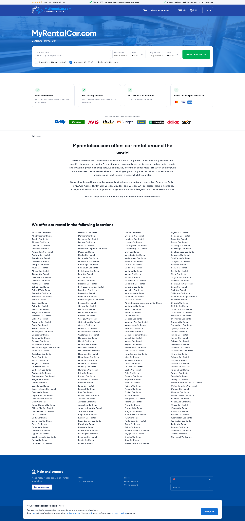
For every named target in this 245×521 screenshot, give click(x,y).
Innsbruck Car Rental (88, 379)
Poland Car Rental (133, 401)
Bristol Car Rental (40, 360)
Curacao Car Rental (41, 430)
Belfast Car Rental (40, 309)
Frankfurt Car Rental (87, 296)
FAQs (80, 478)
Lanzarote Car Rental (88, 430)
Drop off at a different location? (52, 62)
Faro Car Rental (85, 274)
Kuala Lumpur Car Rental (90, 421)
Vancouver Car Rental (181, 401)
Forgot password (131, 481)
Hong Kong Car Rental (88, 357)
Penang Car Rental (133, 389)
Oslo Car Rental (132, 373)
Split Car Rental (178, 290)
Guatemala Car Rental (88, 335)
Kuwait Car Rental (86, 424)
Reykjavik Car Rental (134, 433)
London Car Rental (87, 303)
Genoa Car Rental (86, 309)
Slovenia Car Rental (180, 280)
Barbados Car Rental (41, 293)
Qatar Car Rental (132, 424)
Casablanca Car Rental (42, 398)
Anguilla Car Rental (41, 258)
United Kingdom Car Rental (184, 386)
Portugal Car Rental (134, 408)
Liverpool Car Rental (134, 236)
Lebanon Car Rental (87, 437)
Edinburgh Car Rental (88, 264)
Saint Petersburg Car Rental (184, 296)
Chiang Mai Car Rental (42, 408)
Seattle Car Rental (179, 264)
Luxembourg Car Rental (136, 248)
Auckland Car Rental (41, 277)
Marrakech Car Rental (135, 283)
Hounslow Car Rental (88, 344)
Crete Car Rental (39, 424)
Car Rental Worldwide (181, 437)
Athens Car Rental (40, 271)
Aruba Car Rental (40, 267)
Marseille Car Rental (134, 287)
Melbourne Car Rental (135, 306)
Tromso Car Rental (180, 373)
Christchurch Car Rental (43, 411)
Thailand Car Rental (180, 347)
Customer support (160, 10)
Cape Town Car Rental (42, 395)
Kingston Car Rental (87, 414)
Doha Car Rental (86, 245)
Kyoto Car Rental (86, 427)
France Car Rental (86, 293)
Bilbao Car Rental (40, 328)
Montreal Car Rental (134, 328)
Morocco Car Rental (134, 331)
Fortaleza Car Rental (87, 290)
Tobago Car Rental (180, 357)
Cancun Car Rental (40, 392)
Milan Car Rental (132, 315)
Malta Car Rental (132, 277)
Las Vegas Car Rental (88, 433)
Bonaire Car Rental (40, 341)
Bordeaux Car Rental (41, 344)
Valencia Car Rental (180, 398)
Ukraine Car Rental (180, 389)
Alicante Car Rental (41, 245)
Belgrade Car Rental (41, 315)
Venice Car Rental (179, 405)
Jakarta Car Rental (87, 398)
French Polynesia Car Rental (91, 299)
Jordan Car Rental (86, 411)
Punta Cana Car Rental (135, 421)
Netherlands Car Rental (135, 347)
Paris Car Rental (132, 382)
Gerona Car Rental (87, 315)
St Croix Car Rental (180, 303)
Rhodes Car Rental (133, 437)
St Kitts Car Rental (179, 306)
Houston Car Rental (87, 363)
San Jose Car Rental (180, 255)
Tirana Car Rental (179, 354)
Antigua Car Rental (40, 264)
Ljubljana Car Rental (134, 239)
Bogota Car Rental (40, 335)
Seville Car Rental (179, 271)
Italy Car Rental (85, 392)
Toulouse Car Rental (180, 366)
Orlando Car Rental (134, 366)
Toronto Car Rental (180, 363)
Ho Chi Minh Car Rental (89, 350)
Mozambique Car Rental (136, 335)
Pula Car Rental (132, 417)
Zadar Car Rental (179, 424)
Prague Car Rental (133, 411)
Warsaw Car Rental (180, 414)
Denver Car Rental (86, 242)
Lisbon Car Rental (133, 232)
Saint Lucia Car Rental (181, 309)
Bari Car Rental (39, 299)
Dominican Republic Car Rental (92, 248)
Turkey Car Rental (179, 379)
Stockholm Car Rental (181, 315)
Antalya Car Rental (40, 261)
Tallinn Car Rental (179, 335)
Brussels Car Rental (41, 366)
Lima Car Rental (85, 443)
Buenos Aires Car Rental (43, 376)
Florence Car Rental (87, 283)
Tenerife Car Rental (180, 344)
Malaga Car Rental (133, 267)
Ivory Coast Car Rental (88, 395)
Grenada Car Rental (87, 328)
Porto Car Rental (132, 405)
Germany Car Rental (87, 312)
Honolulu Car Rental (87, 360)
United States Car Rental (182, 395)
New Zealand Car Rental (136, 354)
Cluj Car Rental (39, 414)
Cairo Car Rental (39, 382)
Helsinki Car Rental (87, 347)
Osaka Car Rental (133, 370)
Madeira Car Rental (134, 261)
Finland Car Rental (87, 280)
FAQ (145, 10)
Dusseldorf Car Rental (88, 261)
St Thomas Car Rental (181, 319)
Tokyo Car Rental (179, 360)
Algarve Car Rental (40, 242)
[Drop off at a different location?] (36, 62)
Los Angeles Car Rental (136, 245)
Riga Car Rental (132, 440)
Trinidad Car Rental (180, 370)
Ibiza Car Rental (85, 373)
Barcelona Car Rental (42, 296)
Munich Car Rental (133, 338)
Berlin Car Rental (40, 325)
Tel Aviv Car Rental (180, 341)
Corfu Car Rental (39, 417)
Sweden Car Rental (180, 322)
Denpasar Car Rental (88, 239)
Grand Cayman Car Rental (44, 405)
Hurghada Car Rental (88, 370)
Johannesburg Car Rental (90, 408)
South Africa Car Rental (182, 283)
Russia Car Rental (179, 242)
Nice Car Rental (132, 357)
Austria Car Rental (40, 283)
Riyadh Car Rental (179, 232)
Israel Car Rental (86, 386)
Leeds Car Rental (86, 440)
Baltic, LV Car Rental (41, 290)
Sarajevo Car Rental (180, 261)
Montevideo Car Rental (135, 325)
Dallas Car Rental (40, 440)
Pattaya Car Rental (133, 386)
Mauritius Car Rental (134, 296)
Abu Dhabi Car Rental (42, 236)
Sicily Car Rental (39, 401)
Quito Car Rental (132, 427)
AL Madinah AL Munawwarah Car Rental (143, 303)
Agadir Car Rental (40, 239)
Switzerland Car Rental (182, 325)
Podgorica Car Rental (135, 398)
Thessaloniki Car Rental (182, 350)
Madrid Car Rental (133, 264)
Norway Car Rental (133, 360)
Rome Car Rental (179, 239)
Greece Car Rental (86, 325)
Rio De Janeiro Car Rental (137, 443)
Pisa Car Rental (132, 395)
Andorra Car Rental (41, 255)
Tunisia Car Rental (179, 376)
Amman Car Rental (40, 248)
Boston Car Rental (40, 350)
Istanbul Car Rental (87, 389)
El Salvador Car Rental (88, 271)
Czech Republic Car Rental (44, 437)
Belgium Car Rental (41, 312)
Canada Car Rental (40, 386)
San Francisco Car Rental (183, 252)
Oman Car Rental (133, 363)
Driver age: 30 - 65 (81, 62)
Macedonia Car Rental (135, 255)
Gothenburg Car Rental (89, 322)
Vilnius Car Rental (179, 411)
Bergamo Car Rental (41, 322)
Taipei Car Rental (179, 331)
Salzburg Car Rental (180, 245)
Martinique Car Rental (135, 293)
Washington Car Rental (182, 417)
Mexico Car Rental (133, 309)
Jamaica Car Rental (87, 401)
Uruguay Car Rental (180, 392)
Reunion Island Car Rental (137, 430)
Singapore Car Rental (181, 277)
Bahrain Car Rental (40, 287)
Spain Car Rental (179, 287)
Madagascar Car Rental (135, 258)
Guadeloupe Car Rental (89, 331)
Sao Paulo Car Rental (181, 258)
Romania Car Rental (180, 236)
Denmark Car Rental (87, 236)
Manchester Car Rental (135, 280)
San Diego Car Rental (181, 248)
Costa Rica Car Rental (42, 421)
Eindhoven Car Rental (88, 267)
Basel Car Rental (39, 303)
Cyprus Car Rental (40, 433)
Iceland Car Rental (86, 376)
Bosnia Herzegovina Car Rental (46, 347)
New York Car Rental (134, 350)
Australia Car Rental (41, 280)
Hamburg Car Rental (87, 338)
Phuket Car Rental (133, 392)
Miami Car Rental (133, 312)
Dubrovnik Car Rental (88, 258)
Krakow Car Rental (87, 417)
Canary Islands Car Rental (44, 389)
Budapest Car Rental (41, 373)
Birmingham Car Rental (42, 331)
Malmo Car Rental (133, 274)
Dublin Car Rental (86, 255)
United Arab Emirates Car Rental (186, 382)
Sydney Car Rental (179, 328)
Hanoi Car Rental (86, 341)
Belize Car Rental (40, 319)
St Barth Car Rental (180, 299)
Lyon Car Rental (132, 252)
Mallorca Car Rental (134, 271)
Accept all (209, 511)
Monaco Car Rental (133, 319)
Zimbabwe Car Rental (181, 430)
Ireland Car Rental (86, 382)
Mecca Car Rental (133, 299)
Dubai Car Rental (86, 252)
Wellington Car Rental (181, 421)
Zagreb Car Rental (179, 427)
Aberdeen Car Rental (41, 232)
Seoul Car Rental (179, 267)
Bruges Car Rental (40, 363)
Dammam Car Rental (88, 232)
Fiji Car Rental (84, 277)
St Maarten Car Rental (181, 312)
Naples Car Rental (133, 344)
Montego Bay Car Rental (136, 322)
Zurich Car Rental (179, 433)
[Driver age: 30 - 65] (70, 62)
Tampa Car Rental (179, 338)
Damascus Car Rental (42, 443)
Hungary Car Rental (87, 366)
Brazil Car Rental (39, 357)
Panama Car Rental (133, 376)
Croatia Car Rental (40, 427)
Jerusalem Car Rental (88, 405)
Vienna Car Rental (179, 408)
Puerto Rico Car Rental (135, 414)
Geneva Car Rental (87, 306)
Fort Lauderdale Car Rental (91, 287)
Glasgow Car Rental (87, 319)
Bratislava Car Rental (41, 354)
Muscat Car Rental (133, 341)
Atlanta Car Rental (40, 274)
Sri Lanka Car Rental (180, 293)
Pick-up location (43, 52)
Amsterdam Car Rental (42, 252)
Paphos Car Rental (133, 379)
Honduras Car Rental (88, 354)
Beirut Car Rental (40, 306)
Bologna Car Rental (41, 338)
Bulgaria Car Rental (41, 379)
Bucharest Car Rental (41, 370)
